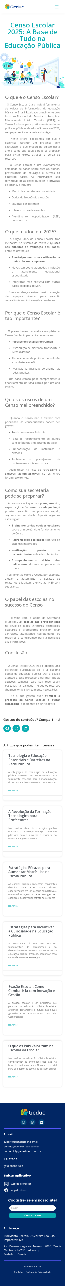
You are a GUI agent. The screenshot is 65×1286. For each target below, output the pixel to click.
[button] (56, 6)
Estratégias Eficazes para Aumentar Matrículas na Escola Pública (29, 871)
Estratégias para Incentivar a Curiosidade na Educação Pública (31, 931)
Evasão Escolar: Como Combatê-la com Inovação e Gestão (31, 990)
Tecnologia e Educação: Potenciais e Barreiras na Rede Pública (29, 759)
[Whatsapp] (33, 1122)
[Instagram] (23, 1122)
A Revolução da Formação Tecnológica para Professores (30, 815)
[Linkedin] (41, 1122)
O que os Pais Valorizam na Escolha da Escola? (31, 1048)
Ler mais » (13, 790)
